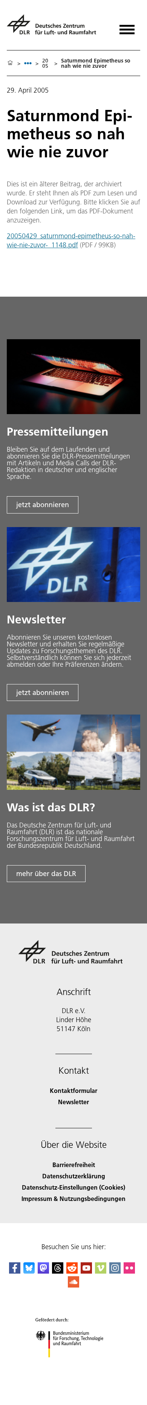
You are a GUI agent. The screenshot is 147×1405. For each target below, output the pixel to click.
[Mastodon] (43, 1271)
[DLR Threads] (57, 1271)
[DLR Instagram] (115, 1271)
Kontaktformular (73, 1090)
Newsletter (73, 1102)
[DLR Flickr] (129, 1271)
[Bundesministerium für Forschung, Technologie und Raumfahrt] (73, 1365)
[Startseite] (10, 63)
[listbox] (28, 63)
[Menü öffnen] (127, 27)
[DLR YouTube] (86, 1271)
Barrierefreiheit (73, 1165)
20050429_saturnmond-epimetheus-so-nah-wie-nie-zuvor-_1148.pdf (71, 240)
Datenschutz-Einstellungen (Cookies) (73, 1187)
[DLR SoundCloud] (73, 1285)
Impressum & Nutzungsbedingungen (73, 1198)
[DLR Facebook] (14, 1271)
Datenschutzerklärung (73, 1176)
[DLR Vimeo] (100, 1271)
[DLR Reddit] (72, 1271)
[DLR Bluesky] (29, 1271)
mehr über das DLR (46, 873)
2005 (45, 63)
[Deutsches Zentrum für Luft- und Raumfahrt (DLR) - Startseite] (54, 27)
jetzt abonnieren (42, 504)
